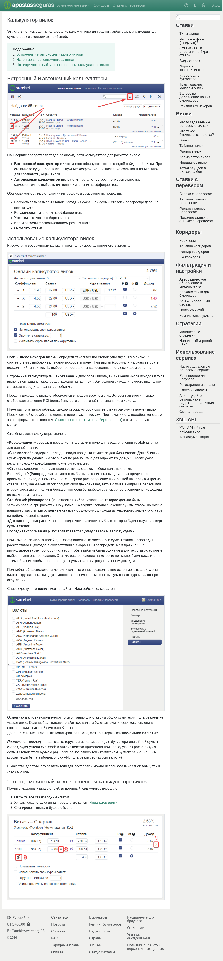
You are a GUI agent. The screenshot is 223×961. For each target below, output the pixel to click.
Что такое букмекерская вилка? (196, 132)
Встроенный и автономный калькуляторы (50, 54)
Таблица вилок (191, 146)
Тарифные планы (65, 945)
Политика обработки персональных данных (145, 947)
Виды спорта (99, 931)
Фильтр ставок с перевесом (192, 210)
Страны (95, 938)
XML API (95, 945)
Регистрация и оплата (197, 385)
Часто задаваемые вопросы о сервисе (195, 368)
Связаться (59, 917)
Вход (215, 5)
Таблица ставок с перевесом (193, 201)
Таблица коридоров (195, 246)
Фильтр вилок (190, 151)
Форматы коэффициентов (192, 68)
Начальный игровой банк (195, 342)
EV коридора (189, 257)
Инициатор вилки (193, 162)
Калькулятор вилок (194, 157)
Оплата (57, 952)
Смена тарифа (191, 412)
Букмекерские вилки (72, 5)
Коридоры (101, 5)
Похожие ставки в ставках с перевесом (196, 219)
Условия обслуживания (139, 936)
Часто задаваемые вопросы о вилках (194, 124)
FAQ (54, 938)
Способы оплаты (193, 390)
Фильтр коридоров (194, 252)
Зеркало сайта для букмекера (194, 293)
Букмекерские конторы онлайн (192, 86)
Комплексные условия (197, 316)
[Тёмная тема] (195, 5)
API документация (194, 437)
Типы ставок (189, 33)
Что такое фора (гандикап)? (192, 41)
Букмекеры (98, 917)
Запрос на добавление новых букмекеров (194, 97)
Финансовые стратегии (189, 333)
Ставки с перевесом (129, 5)
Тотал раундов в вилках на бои (192, 169)
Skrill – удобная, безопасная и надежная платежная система (196, 401)
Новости (58, 924)
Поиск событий (191, 310)
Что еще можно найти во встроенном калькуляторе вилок (63, 65)
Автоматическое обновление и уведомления (192, 283)
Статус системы (102, 952)
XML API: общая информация (192, 429)
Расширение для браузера (193, 377)
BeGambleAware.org (23, 931)
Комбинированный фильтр (194, 302)
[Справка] (186, 5)
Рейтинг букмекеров (195, 106)
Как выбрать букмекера (189, 77)
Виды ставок (189, 61)
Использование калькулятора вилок (45, 59)
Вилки (184, 140)
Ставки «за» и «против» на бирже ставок (195, 51)
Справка (58, 931)
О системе (135, 928)
